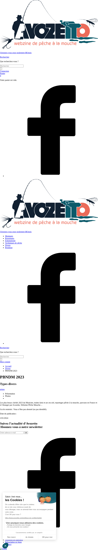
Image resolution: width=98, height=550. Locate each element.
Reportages (9, 238)
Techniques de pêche (13, 243)
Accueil (8, 366)
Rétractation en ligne (13, 542)
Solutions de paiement (14, 540)
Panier (2, 74)
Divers (7, 245)
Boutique (9, 248)
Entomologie (10, 241)
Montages (9, 236)
